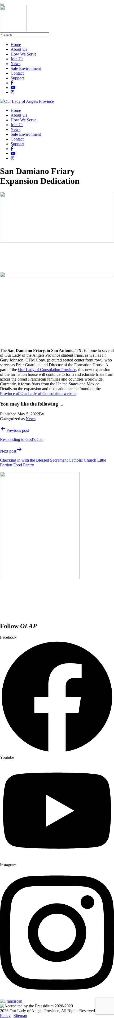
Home (16, 110)
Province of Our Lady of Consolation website (38, 393)
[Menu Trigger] (2, 4)
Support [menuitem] (17, 78)
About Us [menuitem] (19, 49)
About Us (19, 115)
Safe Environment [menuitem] (26, 68)
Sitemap (20, 1015)
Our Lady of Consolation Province (47, 369)
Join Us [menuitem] (17, 59)
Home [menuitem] (16, 44)
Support (17, 144)
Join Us (17, 124)
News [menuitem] (15, 63)
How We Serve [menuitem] (23, 54)
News (15, 129)
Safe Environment (26, 134)
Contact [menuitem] (17, 73)
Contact (17, 139)
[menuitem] (12, 82)
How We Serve (23, 120)
